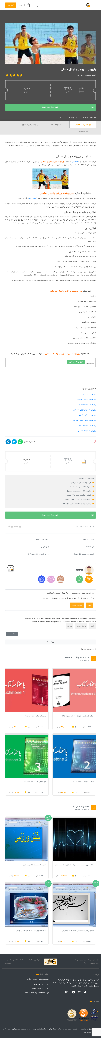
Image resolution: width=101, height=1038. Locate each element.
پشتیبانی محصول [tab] (29, 124)
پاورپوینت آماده (82, 117)
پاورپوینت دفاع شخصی (87, 415)
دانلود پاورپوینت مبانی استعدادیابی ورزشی (78, 930)
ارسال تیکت (94, 963)
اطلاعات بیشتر (77, 605)
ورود (20, 5)
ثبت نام (11, 5)
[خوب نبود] (12, 526)
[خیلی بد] (9, 526)
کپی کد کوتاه (50, 642)
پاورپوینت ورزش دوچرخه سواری (84, 410)
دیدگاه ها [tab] (55, 124)
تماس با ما (8, 963)
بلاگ (85, 963)
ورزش (69, 626)
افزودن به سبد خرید (50, 107)
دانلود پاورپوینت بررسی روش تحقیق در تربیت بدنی (74, 865)
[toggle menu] (93, 5)
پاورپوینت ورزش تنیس (87, 425)
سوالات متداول (19, 960)
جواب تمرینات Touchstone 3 (35, 781)
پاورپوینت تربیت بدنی (66, 117)
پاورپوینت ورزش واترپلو (87, 404)
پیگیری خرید (80, 960)
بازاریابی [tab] (82, 131)
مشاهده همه (12, 634)
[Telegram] (73, 992)
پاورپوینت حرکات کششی (87, 431)
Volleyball (32, 198)
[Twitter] (84, 992)
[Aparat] (79, 992)
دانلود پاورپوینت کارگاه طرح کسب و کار (31, 930)
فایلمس (93, 117)
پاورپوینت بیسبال (90, 394)
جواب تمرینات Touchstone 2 (82, 781)
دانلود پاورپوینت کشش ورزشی (34, 865)
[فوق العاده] (19, 526)
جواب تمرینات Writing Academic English (78, 716)
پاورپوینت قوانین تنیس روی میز (84, 420)
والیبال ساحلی (81, 626)
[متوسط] (14, 526)
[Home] (50, 962)
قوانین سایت (34, 960)
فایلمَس (75, 161)
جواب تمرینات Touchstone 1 (35, 716)
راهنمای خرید (93, 960)
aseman (79, 570)
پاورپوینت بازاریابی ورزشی (86, 399)
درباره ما (7, 960)
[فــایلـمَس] (87, 5)
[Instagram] (66, 992)
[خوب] (17, 526)
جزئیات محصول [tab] (81, 124)
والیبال (92, 626)
